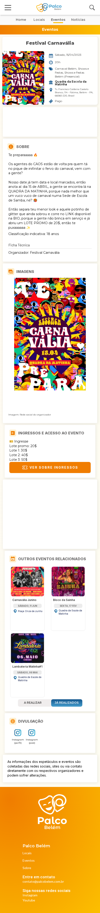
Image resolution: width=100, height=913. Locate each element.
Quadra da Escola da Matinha (71, 83)
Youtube (29, 900)
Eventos (29, 860)
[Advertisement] (50, 121)
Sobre (27, 868)
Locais (27, 853)
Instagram (30, 895)
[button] (48, 387)
